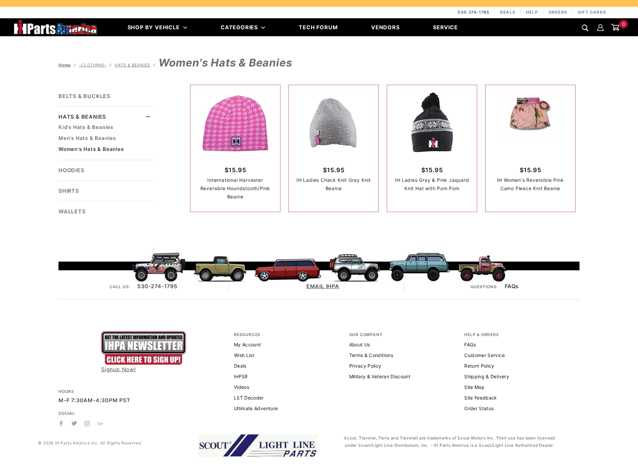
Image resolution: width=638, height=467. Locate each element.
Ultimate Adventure (256, 408)
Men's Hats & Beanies (87, 138)
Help (532, 12)
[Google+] (100, 423)
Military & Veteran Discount (379, 376)
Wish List (244, 355)
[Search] (585, 28)
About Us (359, 344)
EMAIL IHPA (322, 286)
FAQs (512, 286)
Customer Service (484, 355)
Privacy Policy (365, 366)
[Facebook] (61, 423)
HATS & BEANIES (82, 116)
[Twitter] (74, 423)
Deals (507, 12)
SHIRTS (68, 190)
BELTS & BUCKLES (84, 96)
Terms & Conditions (371, 355)
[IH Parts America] (55, 26)
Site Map (474, 387)
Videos (241, 387)
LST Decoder (249, 398)
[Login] (600, 27)
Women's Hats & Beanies (91, 149)
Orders (558, 12)
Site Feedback (480, 398)
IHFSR (241, 376)
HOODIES (71, 170)
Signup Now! (118, 369)
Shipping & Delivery (486, 376)
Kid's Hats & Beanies (85, 127)
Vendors (385, 27)
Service (445, 27)
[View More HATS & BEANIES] (148, 116)
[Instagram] (87, 423)
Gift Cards (592, 12)
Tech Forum (318, 27)
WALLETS (72, 211)
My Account (247, 344)
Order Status (478, 408)
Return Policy (479, 366)
